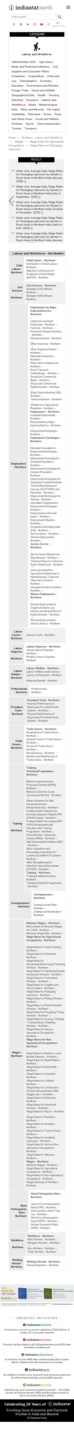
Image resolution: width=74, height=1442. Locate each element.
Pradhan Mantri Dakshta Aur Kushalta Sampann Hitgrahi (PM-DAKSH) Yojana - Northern (44, 814)
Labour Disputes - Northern (16, 653)
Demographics (29, 81)
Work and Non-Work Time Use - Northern (45, 1212)
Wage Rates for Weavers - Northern (41, 1156)
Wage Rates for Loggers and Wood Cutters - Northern (42, 986)
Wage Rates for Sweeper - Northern (41, 1125)
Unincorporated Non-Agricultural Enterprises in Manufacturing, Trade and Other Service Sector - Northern (44, 577)
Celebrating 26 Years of (25, 1404)
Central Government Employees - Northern (42, 323)
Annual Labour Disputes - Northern (40, 651)
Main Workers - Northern (41, 1239)
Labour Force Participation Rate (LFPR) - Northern (45, 1205)
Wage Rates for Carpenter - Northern (41, 1075)
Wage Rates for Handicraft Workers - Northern (41, 1106)
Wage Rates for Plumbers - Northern (41, 1118)
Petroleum (34, 114)
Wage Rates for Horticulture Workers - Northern (42, 979)
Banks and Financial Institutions (31, 67)
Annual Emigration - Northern (42, 1265)
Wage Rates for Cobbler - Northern (40, 1082)
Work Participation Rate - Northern (19, 1211)
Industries (18, 100)
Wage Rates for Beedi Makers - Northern (43, 1062)
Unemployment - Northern (20, 905)
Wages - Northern (16, 1054)
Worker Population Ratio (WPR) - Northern (44, 1226)
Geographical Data (23, 95)
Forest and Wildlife (43, 90)
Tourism (17, 128)
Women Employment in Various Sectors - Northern (45, 622)
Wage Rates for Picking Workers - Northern (45, 1000)
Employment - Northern (18, 465)
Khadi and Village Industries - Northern (45, 333)
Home (12, 137)
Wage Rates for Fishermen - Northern (42, 955)
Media (33, 105)
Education (18, 86)
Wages (19, 141)
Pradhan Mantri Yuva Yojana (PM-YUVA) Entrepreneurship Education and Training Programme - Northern (44, 826)
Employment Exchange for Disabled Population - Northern (44, 462)
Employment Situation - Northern (43, 521)
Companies (19, 76)
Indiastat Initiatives (37, 1318)
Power (48, 114)
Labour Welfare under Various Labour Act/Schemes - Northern (44, 673)
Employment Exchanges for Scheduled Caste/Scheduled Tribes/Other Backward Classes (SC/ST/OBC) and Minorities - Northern (46, 485)
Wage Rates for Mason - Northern (45, 1111)
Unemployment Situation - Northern (48, 913)
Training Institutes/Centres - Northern (41, 877)
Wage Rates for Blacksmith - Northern (42, 1068)
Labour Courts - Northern (16, 635)
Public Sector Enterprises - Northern (45, 364)
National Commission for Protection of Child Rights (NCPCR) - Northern (40, 274)
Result (36, 159)
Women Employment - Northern (42, 539)
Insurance (33, 100)
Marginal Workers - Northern (44, 1243)
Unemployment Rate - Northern (46, 906)
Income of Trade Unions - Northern (40, 748)
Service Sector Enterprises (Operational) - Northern (45, 556)
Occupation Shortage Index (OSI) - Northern (45, 528)
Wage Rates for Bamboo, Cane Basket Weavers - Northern (43, 1055)
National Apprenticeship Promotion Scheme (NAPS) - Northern (42, 785)
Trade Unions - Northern (16, 744)
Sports (30, 124)
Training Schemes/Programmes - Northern (40, 771)
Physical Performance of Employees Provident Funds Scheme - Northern (42, 717)
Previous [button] (11, 201)
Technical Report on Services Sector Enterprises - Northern (46, 563)
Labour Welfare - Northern (16, 674)
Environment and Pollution (42, 86)
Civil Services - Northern (16, 292)
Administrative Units (24, 62)
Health (42, 95)
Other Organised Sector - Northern (44, 351)
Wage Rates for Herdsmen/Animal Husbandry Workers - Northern (45, 972)
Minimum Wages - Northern (43, 923)
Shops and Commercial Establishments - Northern (45, 385)
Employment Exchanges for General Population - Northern (45, 472)
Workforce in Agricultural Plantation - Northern (44, 406)
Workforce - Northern (17, 1244)
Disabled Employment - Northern (43, 417)
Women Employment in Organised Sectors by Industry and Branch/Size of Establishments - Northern (45, 609)
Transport (30, 128)
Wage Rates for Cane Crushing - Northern (44, 948)
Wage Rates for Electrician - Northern (41, 1099)
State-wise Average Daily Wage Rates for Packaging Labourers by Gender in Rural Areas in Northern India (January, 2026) (39, 176)
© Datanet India (37, 1418)
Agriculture (46, 62)
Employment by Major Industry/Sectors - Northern (43, 311)
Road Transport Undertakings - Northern (43, 371)
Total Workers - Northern (42, 1252)
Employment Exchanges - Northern (44, 432)
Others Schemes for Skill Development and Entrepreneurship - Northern (42, 804)
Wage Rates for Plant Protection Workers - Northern (44, 1007)
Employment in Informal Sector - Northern (43, 515)
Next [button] (63, 201)
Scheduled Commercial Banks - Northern (43, 378)
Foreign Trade (20, 90)
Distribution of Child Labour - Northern (42, 265)
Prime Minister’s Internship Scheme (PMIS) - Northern (41, 836)
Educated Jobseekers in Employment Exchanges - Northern (44, 451)
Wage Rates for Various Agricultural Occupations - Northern (41, 1033)
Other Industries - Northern (45, 344)
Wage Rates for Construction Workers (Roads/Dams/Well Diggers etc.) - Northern (42, 1091)
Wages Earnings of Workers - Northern (42, 1184)
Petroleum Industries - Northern (42, 358)
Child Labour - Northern (16, 269)
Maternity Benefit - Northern (41, 680)
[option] (36, 201)
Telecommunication (49, 124)
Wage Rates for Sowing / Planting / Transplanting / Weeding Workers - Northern (45, 1022)
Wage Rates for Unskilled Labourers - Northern (40, 1139)
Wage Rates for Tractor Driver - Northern (44, 1132)
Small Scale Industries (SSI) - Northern (46, 394)
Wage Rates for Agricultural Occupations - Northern (43, 938)
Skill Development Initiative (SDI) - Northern (44, 843)
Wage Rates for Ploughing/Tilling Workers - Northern (45, 1014)
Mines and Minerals (33, 109)
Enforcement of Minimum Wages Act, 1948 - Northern (44, 928)
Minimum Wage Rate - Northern (43, 933)
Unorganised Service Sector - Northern (46, 589)
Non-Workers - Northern (41, 1248)
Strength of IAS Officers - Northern (40, 290)
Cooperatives (36, 76)
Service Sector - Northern (44, 534)
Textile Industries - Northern (46, 399)
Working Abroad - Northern (16, 1263)
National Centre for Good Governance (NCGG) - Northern (43, 793)
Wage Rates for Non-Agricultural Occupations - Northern (42, 1043)
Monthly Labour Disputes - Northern (41, 658)
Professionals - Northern (19, 690)
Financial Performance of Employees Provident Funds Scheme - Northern (42, 707)
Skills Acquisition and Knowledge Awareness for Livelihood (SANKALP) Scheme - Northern (44, 854)
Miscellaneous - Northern (40, 753)
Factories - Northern (41, 328)
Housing (54, 95)
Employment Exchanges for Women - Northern (45, 497)
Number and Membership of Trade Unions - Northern (41, 758)
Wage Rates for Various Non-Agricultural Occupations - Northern (42, 1148)
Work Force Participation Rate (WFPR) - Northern (44, 1219)
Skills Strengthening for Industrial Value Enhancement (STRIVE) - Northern (42, 866)
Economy (45, 81)
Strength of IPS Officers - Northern (40, 297)
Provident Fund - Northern (17, 710)
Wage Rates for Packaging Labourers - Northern (41, 993)
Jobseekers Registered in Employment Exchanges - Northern (44, 506)
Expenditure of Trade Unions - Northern (43, 734)
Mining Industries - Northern (45, 338)
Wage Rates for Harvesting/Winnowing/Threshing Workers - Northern (45, 964)
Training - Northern (16, 827)
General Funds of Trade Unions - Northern (44, 741)
